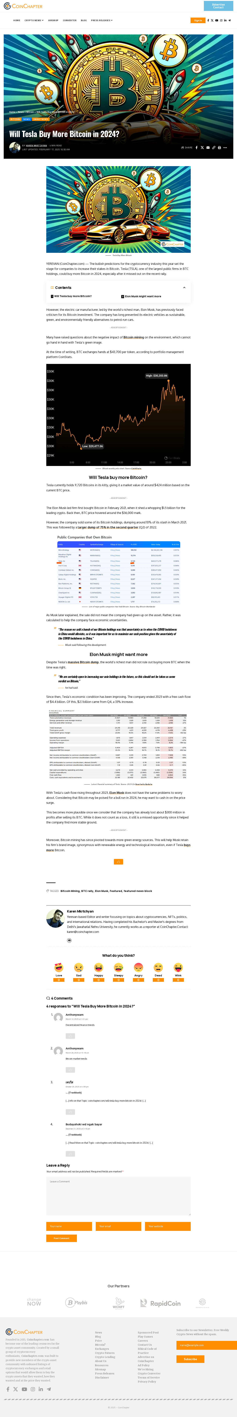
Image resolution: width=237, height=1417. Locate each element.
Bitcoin (30, 112)
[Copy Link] (213, 148)
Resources (102, 1365)
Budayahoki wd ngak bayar (84, 1124)
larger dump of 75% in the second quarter (108, 527)
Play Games (145, 1336)
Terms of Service (149, 1377)
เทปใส (69, 1082)
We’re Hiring (146, 1369)
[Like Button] (118, 862)
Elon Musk (116, 793)
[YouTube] (216, 20)
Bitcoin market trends (76, 1058)
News (21, 112)
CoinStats (136, 468)
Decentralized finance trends (80, 1025)
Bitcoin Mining (70, 891)
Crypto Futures (105, 1353)
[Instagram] (221, 20)
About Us (100, 1361)
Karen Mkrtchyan (36, 145)
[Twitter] (212, 20)
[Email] (208, 148)
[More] (225, 148)
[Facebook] (208, 20)
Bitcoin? (100, 1344)
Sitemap (100, 1369)
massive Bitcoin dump (83, 662)
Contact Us (145, 1344)
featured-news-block (138, 891)
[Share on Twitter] (202, 148)
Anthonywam (75, 1014)
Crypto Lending (105, 1357)
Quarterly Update (143, 784)
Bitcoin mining (133, 337)
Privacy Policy (147, 1381)
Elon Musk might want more (143, 296)
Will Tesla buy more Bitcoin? (73, 296)
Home (12, 112)
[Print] (219, 148)
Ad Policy (144, 1365)
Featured (116, 891)
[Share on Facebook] (196, 148)
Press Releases (104, 1373)
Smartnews (41, 119)
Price (98, 1340)
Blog (98, 1336)
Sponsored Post (148, 1332)
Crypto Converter (149, 1373)
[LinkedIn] (225, 20)
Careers (143, 1340)
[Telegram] (229, 20)
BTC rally (87, 891)
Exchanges (102, 1349)
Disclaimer (102, 1377)
